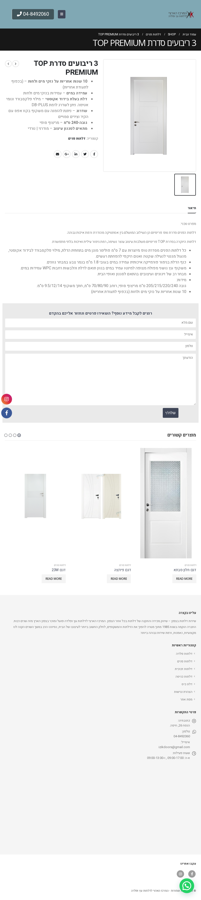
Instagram (180, 874)
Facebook (94, 154)
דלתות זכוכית (183, 669)
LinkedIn (76, 154)
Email (58, 154)
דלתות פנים (77, 138)
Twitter (85, 154)
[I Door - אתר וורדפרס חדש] (180, 14)
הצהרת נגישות (183, 691)
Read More (184, 579)
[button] (19, 435)
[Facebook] (6, 413)
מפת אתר (186, 699)
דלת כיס (187, 684)
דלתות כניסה (184, 676)
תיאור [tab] (192, 208)
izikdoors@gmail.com (174, 747)
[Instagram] (6, 399)
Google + (67, 154)
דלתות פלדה (184, 653)
